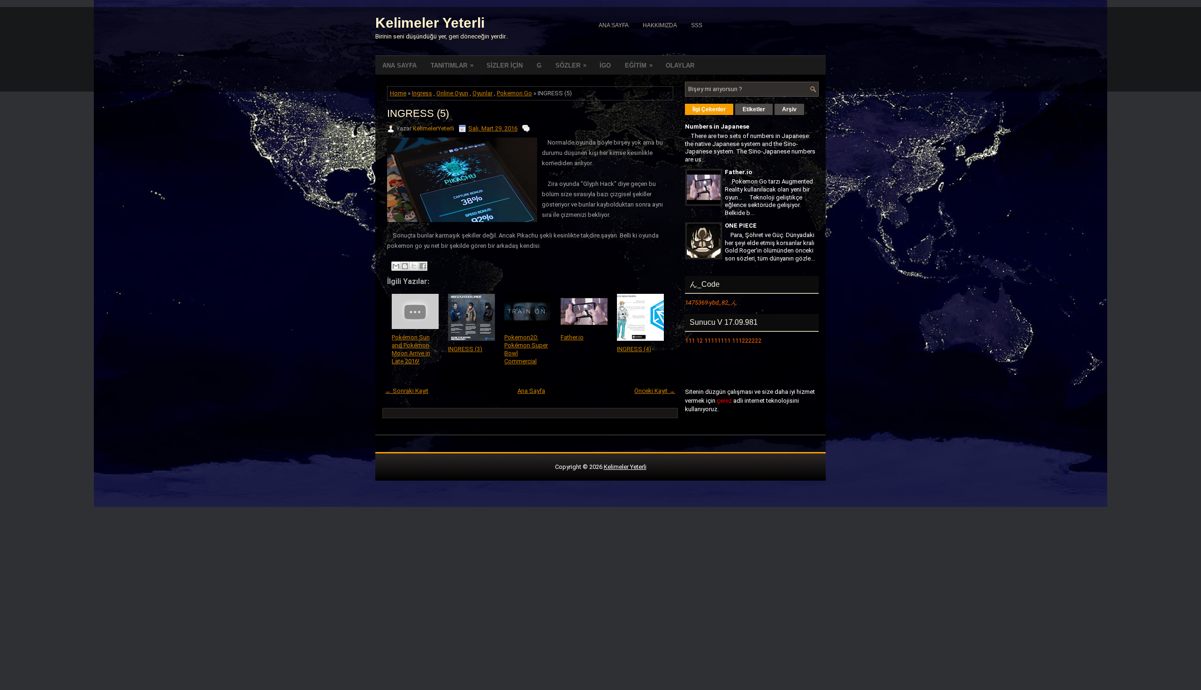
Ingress (422, 93)
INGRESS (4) (634, 349)
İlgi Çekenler (709, 109)
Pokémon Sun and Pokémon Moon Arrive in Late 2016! (411, 349)
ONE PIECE (741, 225)
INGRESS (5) (418, 113)
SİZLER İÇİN (504, 65)
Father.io (572, 337)
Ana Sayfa (614, 25)
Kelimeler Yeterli (430, 23)
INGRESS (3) (465, 349)
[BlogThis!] (405, 266)
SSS (696, 25)
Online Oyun (452, 93)
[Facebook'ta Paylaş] (422, 266)
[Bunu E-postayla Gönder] (396, 266)
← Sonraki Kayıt (406, 390)
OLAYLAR (680, 65)
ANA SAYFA (399, 65)
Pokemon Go (514, 93)
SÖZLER (570, 65)
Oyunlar (482, 93)
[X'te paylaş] (413, 266)
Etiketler (754, 109)
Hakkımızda (660, 25)
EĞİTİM (639, 65)
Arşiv (789, 109)
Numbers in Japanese (717, 126)
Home (398, 93)
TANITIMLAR (452, 65)
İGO (605, 65)
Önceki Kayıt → (654, 390)
